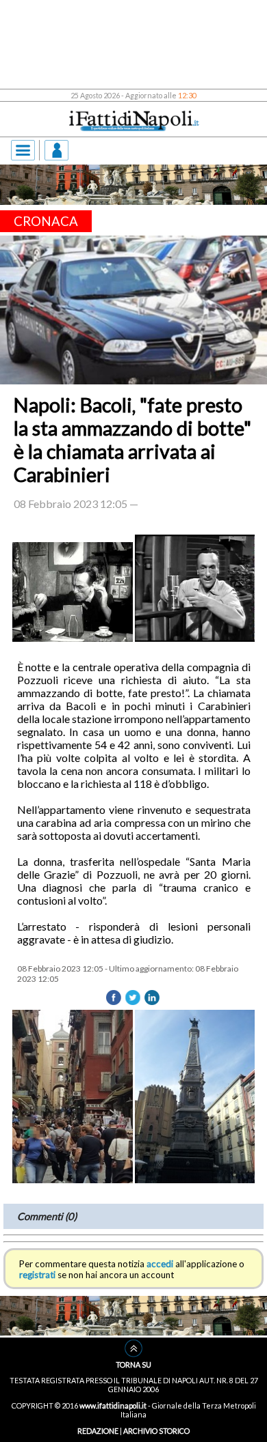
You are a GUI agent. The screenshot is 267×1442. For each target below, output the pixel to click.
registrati (37, 1274)
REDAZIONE (97, 1430)
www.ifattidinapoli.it (113, 1405)
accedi (160, 1263)
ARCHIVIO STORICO (156, 1430)
